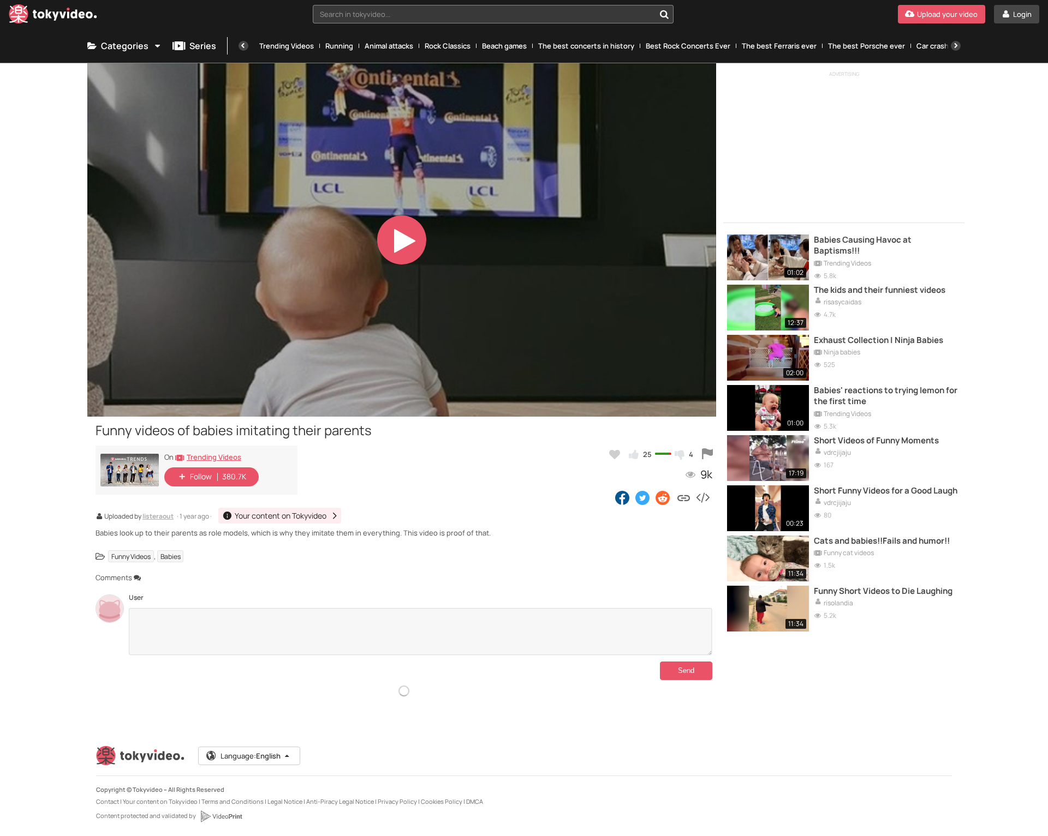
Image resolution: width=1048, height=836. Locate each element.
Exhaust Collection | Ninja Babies (878, 340)
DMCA (474, 801)
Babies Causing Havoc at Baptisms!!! (863, 245)
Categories (124, 46)
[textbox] (483, 14)
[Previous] (243, 46)
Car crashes (936, 46)
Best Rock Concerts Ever (688, 46)
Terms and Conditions (232, 801)
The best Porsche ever (866, 46)
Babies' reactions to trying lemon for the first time (885, 396)
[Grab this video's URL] (683, 497)
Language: (251, 756)
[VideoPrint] (221, 816)
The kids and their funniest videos (879, 290)
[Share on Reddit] (663, 497)
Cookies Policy (441, 801)
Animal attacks (389, 46)
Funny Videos (131, 556)
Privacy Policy (397, 801)
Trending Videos (286, 46)
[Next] (956, 46)
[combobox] (493, 14)
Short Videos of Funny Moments (876, 440)
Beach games (504, 46)
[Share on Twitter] (642, 497)
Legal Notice (284, 801)
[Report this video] (707, 454)
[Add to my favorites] (614, 454)
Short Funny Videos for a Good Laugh (885, 490)
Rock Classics (448, 46)
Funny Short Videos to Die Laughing (883, 591)
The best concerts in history (586, 46)
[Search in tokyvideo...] (664, 14)
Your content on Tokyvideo (160, 801)
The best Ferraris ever (779, 46)
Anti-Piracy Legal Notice (340, 801)
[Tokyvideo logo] (53, 16)
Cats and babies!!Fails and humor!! (882, 541)
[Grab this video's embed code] (702, 497)
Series (202, 46)
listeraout (158, 517)
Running (339, 46)
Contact (107, 801)
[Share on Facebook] (622, 497)
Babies (170, 556)
